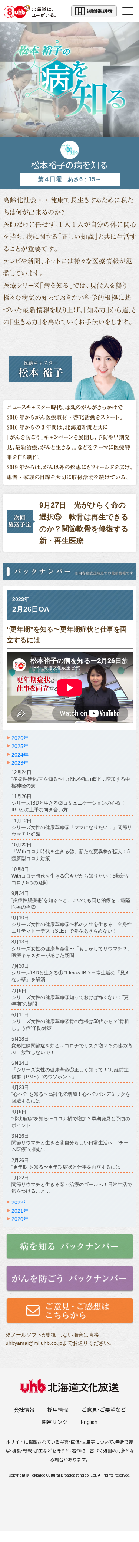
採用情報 (57, 1410)
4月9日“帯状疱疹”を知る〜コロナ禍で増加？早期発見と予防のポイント (70, 1118)
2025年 (20, 746)
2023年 (20, 763)
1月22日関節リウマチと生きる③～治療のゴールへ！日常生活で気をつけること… (71, 1184)
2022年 (20, 1202)
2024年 (20, 755)
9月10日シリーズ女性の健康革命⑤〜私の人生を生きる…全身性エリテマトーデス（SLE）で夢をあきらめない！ (71, 924)
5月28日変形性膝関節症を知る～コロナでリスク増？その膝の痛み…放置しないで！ (71, 1045)
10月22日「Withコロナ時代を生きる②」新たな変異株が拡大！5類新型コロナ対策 (70, 851)
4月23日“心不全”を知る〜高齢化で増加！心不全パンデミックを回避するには (70, 1094)
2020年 (20, 1219)
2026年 (20, 738)
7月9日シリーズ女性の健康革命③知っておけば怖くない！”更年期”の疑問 (70, 997)
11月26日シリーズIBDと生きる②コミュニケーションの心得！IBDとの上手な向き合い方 (68, 803)
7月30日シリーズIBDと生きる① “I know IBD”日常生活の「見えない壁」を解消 (70, 972)
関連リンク (54, 1422)
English (89, 1422)
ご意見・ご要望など (104, 1410)
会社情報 (24, 1410)
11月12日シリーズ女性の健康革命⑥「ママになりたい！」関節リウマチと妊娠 (71, 827)
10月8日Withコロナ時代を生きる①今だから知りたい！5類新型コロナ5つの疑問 (70, 875)
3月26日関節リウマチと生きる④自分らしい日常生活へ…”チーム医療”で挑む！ (70, 1142)
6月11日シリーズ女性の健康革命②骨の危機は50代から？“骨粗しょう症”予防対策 (70, 1021)
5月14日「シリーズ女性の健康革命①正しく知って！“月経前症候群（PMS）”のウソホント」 (70, 1069)
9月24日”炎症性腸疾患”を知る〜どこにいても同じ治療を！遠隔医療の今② (70, 899)
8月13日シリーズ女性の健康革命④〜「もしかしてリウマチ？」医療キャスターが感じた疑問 (71, 948)
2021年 (20, 1211)
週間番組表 (100, 11)
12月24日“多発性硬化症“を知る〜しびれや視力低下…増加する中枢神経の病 (70, 779)
